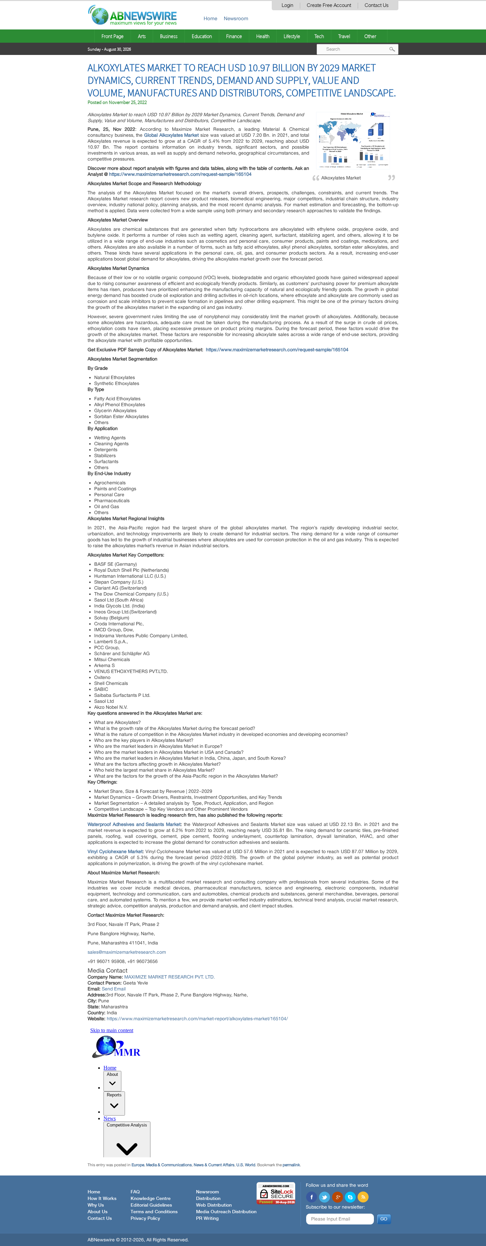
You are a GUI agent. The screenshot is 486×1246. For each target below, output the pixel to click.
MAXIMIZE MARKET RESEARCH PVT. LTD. (169, 977)
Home (210, 18)
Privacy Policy (145, 1218)
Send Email (114, 988)
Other (370, 36)
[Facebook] (311, 1197)
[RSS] (363, 1197)
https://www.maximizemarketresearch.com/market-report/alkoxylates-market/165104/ (197, 1018)
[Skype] (350, 1197)
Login (287, 5)
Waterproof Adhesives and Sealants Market (134, 824)
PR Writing (207, 1218)
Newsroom (236, 18)
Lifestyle (292, 36)
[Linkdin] (337, 1197)
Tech (319, 36)
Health (262, 36)
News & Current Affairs (214, 1165)
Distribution (208, 1198)
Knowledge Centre (151, 1198)
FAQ (135, 1192)
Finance (234, 36)
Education (202, 36)
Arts (142, 36)
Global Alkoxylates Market (171, 135)
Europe (138, 1165)
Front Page (112, 36)
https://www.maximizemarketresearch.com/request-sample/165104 (180, 174)
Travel (344, 36)
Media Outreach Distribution (226, 1212)
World (250, 1165)
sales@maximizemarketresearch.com (127, 952)
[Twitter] (324, 1197)
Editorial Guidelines (151, 1205)
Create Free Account (329, 5)
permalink (291, 1165)
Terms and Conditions (154, 1212)
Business (169, 36)
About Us (97, 1212)
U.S (239, 1165)
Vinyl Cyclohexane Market (115, 851)
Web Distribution (214, 1205)
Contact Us (376, 5)
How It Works (102, 1198)
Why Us (96, 1205)
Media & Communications (169, 1165)
